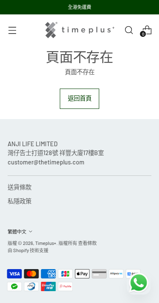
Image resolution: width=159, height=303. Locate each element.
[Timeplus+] (80, 30)
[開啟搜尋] (128, 30)
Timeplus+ (45, 243)
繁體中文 (17, 231)
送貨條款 (19, 187)
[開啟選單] (12, 30)
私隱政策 (19, 201)
